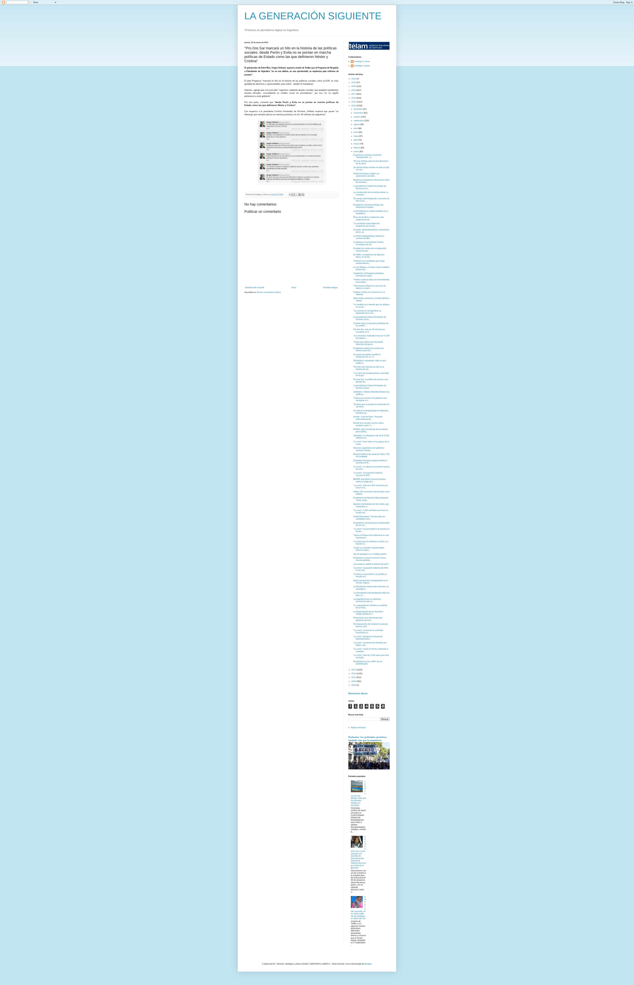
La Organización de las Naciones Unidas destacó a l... (368, 613)
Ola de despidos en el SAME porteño (370, 554)
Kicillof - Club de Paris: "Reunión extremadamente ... (368, 418)
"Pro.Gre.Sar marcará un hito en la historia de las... (368, 368)
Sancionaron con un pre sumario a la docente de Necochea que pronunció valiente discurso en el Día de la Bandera (358, 852)
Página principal (358, 727)
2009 (353, 685)
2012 (353, 673)
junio (356, 132)
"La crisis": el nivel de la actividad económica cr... (368, 631)
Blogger (368, 964)
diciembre (358, 109)
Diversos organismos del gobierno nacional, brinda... (368, 449)
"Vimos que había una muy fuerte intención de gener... (368, 343)
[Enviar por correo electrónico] (290, 194)
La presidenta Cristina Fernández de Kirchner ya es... (369, 318)
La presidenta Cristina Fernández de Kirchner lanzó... (369, 386)
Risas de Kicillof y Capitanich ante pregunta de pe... (368, 218)
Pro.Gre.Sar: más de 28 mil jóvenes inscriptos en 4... (369, 330)
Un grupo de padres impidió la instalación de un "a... (367, 355)
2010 (353, 681)
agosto (357, 124)
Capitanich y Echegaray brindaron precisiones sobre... (368, 274)
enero (356, 151)
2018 (353, 90)
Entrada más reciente (254, 287)
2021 (353, 79)
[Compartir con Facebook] (299, 194)
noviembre (359, 113)
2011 (353, 677)
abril (356, 140)
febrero (357, 148)
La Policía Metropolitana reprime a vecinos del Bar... (368, 237)
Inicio (293, 287)
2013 (353, 670)
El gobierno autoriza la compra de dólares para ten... (368, 349)
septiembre (359, 120)
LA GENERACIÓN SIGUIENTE (313, 15)
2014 (353, 105)
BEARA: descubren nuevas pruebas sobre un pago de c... (369, 480)
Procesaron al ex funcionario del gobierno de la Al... (367, 619)
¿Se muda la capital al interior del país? (371, 564)
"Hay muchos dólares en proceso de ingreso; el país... (369, 287)
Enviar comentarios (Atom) (269, 292)
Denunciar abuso (358, 693)
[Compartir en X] (296, 194)
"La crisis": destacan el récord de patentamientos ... (368, 637)
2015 (353, 102)
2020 (353, 82)
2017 (353, 94)
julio (356, 128)
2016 (353, 98)
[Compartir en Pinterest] (303, 194)
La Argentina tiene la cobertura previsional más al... (367, 600)
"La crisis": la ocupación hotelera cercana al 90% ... (368, 474)
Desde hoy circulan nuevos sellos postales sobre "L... (368, 424)
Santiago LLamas (362, 61)
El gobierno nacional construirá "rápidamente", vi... (367, 156)
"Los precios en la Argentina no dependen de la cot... (367, 312)
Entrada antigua (330, 287)
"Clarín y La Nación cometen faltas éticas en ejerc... (368, 549)
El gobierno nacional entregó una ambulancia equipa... (368, 206)
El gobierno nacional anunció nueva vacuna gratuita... (369, 559)
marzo (357, 144)
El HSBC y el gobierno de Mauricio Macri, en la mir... (369, 256)
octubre (357, 117)
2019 (353, 86)
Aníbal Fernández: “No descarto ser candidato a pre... (369, 517)
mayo (356, 136)
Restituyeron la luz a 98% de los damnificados (367, 662)
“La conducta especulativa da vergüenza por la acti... (366, 224)
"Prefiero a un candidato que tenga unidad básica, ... (369, 262)
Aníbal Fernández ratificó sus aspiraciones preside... (366, 174)
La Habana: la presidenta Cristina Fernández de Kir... (368, 243)
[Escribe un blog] (293, 194)
